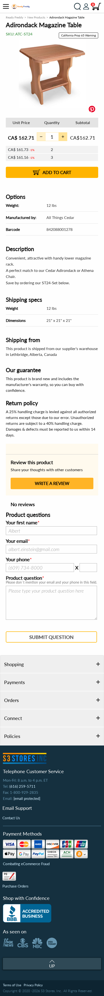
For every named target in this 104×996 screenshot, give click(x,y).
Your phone (18, 559)
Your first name (21, 522)
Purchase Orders (15, 886)
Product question (24, 578)
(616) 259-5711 (22, 786)
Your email (17, 541)
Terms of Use (12, 985)
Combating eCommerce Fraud (26, 864)
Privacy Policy (33, 985)
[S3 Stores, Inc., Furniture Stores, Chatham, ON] (27, 913)
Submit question (51, 637)
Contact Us (11, 818)
